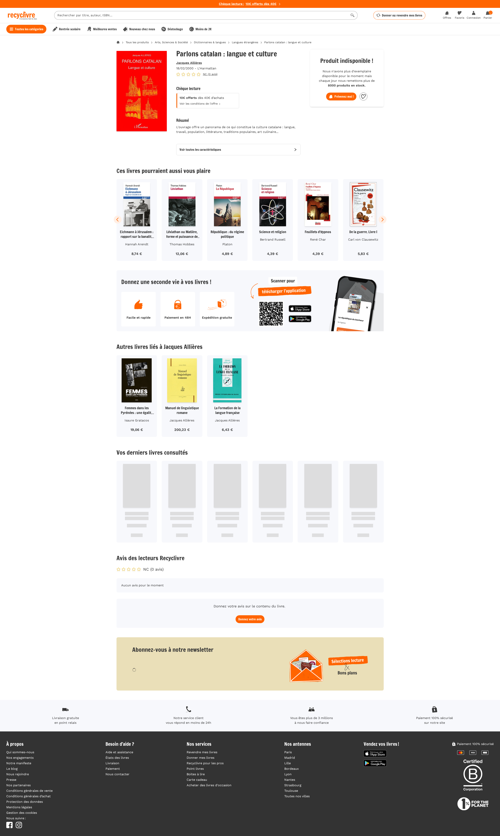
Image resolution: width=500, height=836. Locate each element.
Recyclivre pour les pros (205, 763)
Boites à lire (196, 774)
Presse (11, 780)
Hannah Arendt (136, 244)
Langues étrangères (245, 42)
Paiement (113, 769)
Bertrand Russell (272, 239)
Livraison (112, 763)
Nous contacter (117, 774)
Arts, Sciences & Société (171, 42)
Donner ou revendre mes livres (402, 15)
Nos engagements (20, 758)
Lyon (288, 774)
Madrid (289, 758)
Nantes (289, 780)
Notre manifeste (18, 763)
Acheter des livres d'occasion (209, 785)
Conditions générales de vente (29, 791)
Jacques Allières (189, 63)
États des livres (117, 758)
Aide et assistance (119, 752)
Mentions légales (19, 807)
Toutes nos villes (297, 796)
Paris (288, 752)
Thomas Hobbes (182, 244)
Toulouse (291, 791)
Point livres (195, 769)
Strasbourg (292, 785)
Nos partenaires (18, 785)
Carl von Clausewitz (363, 239)
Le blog (12, 769)
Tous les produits (137, 42)
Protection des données (24, 802)
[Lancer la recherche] (353, 15)
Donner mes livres (200, 758)
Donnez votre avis (250, 619)
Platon (227, 244)
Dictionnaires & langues (210, 42)
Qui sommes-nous (20, 752)
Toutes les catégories (29, 29)
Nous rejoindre (17, 774)
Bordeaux (291, 769)
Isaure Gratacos (137, 420)
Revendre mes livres (202, 752)
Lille (287, 763)
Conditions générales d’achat (28, 796)
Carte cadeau (197, 780)
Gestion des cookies (21, 813)
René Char (318, 239)
